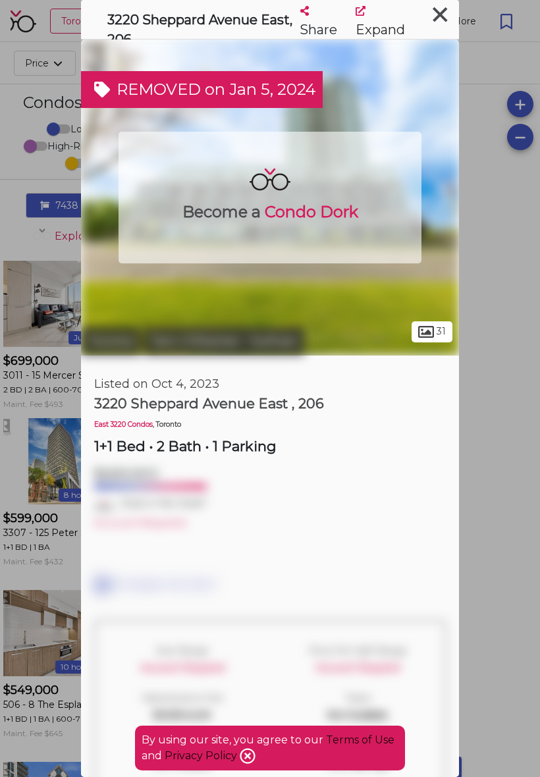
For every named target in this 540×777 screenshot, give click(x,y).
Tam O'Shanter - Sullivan (224, 341)
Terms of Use (360, 740)
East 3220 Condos (123, 424)
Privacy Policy (202, 755)
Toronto (111, 341)
